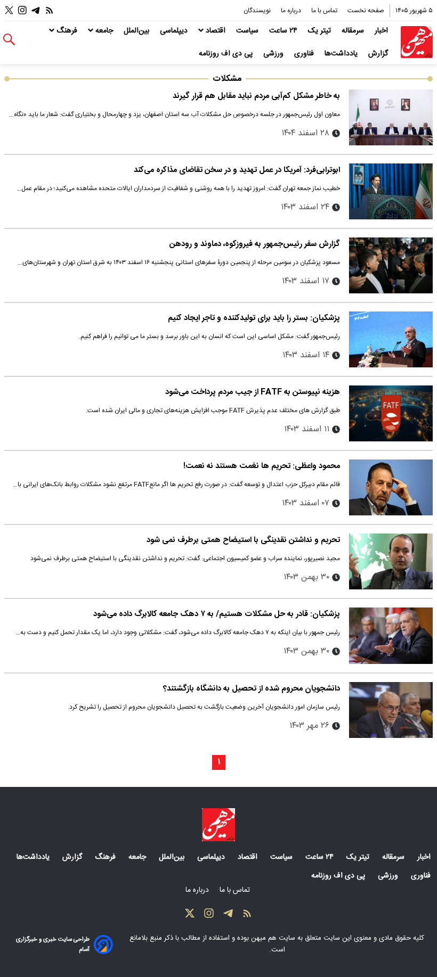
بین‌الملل (137, 30)
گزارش (379, 53)
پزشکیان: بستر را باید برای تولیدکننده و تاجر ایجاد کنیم (254, 318)
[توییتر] (9, 10)
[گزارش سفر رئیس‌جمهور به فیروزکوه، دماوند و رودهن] (391, 265)
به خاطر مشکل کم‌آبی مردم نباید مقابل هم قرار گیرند (256, 96)
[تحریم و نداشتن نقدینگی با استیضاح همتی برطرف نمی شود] (391, 561)
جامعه (104, 30)
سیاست (248, 30)
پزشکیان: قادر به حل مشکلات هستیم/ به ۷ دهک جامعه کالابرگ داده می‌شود (216, 614)
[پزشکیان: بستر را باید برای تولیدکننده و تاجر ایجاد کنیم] (391, 339)
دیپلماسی (175, 30)
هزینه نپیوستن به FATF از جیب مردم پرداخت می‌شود (252, 392)
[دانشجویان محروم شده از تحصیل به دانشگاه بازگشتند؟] (391, 710)
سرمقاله (354, 30)
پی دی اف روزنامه (227, 53)
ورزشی (274, 53)
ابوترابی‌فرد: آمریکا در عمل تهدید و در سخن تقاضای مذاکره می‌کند (237, 170)
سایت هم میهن (273, 938)
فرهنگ (66, 30)
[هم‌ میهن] (218, 824)
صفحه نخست (365, 10)
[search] (9, 40)
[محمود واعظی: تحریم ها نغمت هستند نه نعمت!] (391, 487)
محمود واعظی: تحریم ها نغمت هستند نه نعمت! (261, 466)
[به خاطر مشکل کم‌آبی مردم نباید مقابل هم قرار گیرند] (391, 117)
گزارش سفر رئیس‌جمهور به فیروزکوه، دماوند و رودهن (254, 244)
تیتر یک (320, 30)
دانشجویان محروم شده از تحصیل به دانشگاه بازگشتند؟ (251, 688)
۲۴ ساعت (284, 30)
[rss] (49, 10)
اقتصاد (216, 30)
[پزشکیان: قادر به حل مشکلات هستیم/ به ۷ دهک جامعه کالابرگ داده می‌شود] (391, 635)
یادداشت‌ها (342, 53)
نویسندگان (258, 10)
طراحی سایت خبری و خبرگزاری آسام (53, 944)
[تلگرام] (36, 10)
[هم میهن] (417, 42)
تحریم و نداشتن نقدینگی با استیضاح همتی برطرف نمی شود (243, 540)
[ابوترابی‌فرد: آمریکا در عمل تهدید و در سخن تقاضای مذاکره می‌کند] (391, 191)
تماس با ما (325, 10)
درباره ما (292, 10)
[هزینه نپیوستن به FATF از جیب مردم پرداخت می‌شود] (391, 413)
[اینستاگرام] (22, 10)
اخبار (382, 30)
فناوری (305, 53)
